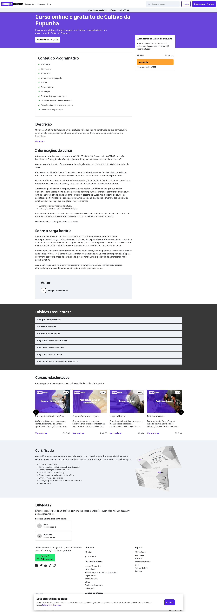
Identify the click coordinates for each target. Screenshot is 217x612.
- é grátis (204, 4)
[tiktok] (50, 565)
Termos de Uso (141, 568)
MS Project (89, 588)
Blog (49, 4)
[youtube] (45, 565)
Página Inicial (140, 552)
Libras (87, 582)
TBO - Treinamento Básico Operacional (101, 572)
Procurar (138, 558)
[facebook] (37, 565)
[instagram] (54, 565)
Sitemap (138, 571)
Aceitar (169, 602)
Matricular (143, 62)
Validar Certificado (143, 561)
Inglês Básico (90, 575)
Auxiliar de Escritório (94, 585)
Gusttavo (92, 556)
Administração (91, 579)
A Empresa (139, 555)
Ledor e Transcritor (93, 566)
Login (186, 4)
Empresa (41, 4)
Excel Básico (90, 569)
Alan (90, 552)
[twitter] (41, 565)
